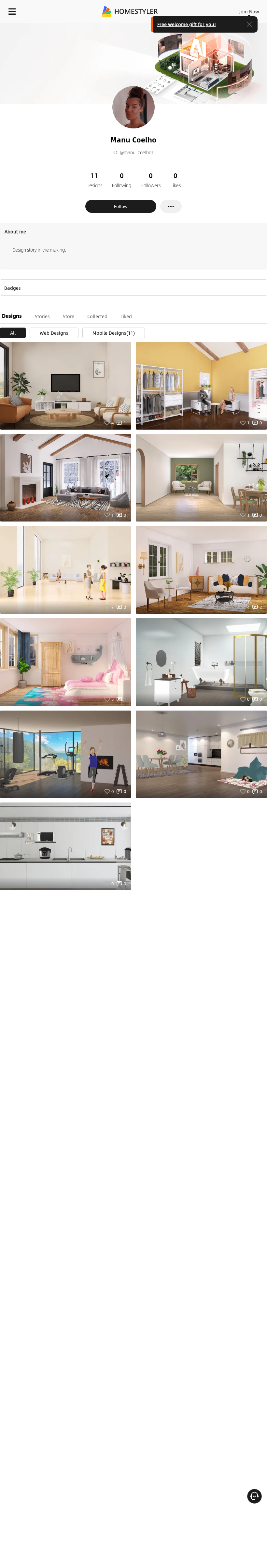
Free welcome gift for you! (186, 24)
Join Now (249, 11)
